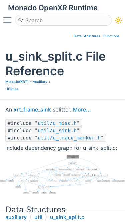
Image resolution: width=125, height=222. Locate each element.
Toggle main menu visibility (9, 20)
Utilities (12, 89)
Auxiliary (40, 82)
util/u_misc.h (57, 123)
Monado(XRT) (17, 82)
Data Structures (87, 36)
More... (82, 109)
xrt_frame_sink (32, 109)
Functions (111, 36)
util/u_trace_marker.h (69, 138)
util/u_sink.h (57, 130)
